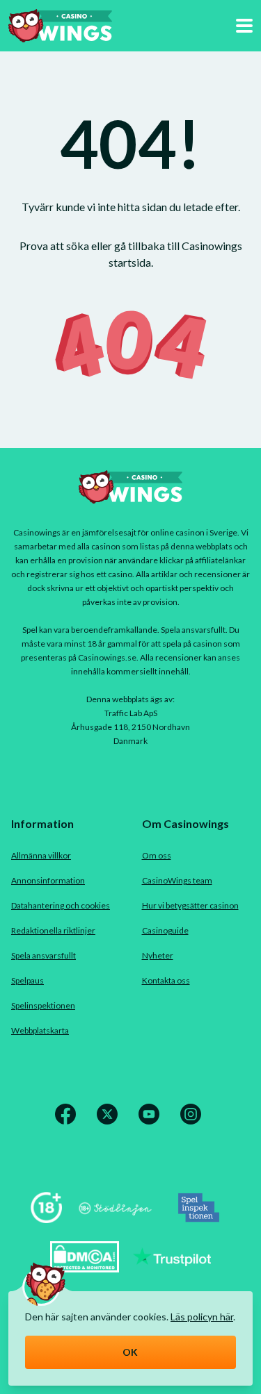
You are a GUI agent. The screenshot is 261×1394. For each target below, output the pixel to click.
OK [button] (130, 1352)
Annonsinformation (48, 880)
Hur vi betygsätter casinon (190, 905)
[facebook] (68, 1122)
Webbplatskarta (40, 1030)
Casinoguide (165, 930)
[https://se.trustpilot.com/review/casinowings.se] (172, 1268)
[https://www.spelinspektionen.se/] (199, 1218)
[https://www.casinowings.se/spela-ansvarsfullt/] (46, 1218)
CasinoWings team (177, 880)
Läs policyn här (202, 1316)
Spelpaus (27, 980)
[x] (110, 1122)
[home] (60, 25)
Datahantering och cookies (60, 905)
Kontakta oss (166, 980)
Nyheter (157, 955)
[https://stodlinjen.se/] (115, 1218)
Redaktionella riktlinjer (53, 930)
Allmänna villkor (41, 855)
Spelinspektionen (43, 1005)
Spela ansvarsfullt (43, 955)
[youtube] (151, 1122)
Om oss (156, 855)
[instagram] (193, 1122)
